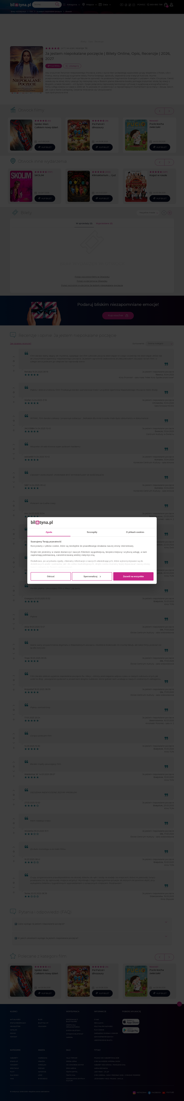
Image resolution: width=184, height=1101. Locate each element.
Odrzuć (50, 576)
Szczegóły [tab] (92, 532)
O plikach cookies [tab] (135, 532)
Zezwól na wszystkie (133, 576)
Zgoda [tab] (49, 532)
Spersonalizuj (90, 576)
